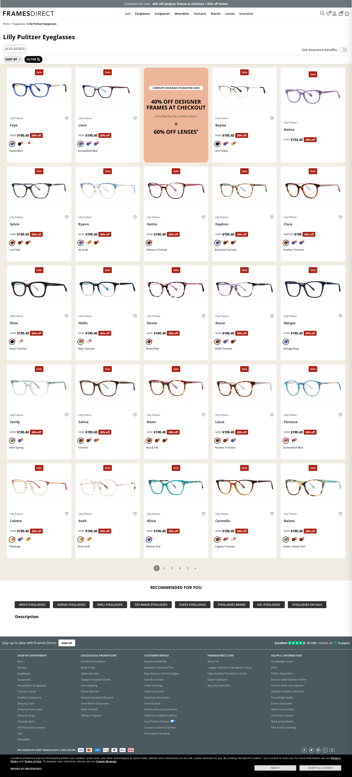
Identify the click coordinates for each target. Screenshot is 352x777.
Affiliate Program (91, 715)
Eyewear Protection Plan (159, 667)
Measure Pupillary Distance (287, 691)
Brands (216, 13)
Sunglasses (162, 13)
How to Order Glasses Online (288, 679)
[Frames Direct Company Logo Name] (28, 13)
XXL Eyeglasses (268, 605)
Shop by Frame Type (30, 709)
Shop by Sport (26, 721)
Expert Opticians (218, 679)
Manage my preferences (26, 768)
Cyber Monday (90, 673)
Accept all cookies (320, 768)
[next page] (195, 568)
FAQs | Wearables (282, 673)
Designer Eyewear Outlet (96, 679)
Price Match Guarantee (95, 703)
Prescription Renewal (157, 733)
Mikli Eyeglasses (110, 605)
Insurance (246, 13)
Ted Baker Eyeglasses (151, 605)
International (152, 703)
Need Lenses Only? (282, 709)
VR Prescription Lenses (31, 727)
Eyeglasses (142, 13)
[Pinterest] (318, 750)
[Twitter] (311, 750)
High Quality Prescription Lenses (227, 673)
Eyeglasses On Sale (307, 605)
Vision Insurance (154, 691)
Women (22, 667)
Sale (128, 13)
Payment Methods (155, 661)
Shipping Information (157, 697)
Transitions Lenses (282, 715)
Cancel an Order (154, 679)
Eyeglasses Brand (231, 605)
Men (20, 661)
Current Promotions (93, 661)
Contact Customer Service (160, 727)
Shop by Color (26, 703)
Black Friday (88, 667)
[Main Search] (322, 13)
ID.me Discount (90, 691)
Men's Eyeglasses (32, 605)
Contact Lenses (27, 691)
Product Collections (29, 697)
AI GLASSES (15, 49)
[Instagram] (325, 750)
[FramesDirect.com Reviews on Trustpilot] (277, 643)
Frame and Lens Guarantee (160, 709)
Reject (275, 768)
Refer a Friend (89, 709)
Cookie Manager (106, 761)
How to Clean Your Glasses (287, 685)
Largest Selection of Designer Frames (230, 667)
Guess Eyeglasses (192, 605)
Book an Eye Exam (282, 721)
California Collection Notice (160, 715)
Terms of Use (32, 761)
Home (6, 23)
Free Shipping (89, 685)
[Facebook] (304, 750)
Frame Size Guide (281, 703)
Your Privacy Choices (156, 721)
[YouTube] (332, 750)
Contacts (200, 13)
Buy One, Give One (219, 685)
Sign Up (67, 643)
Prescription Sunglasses (32, 685)
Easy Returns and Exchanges (161, 673)
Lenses (230, 13)
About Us (213, 661)
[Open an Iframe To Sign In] (334, 13)
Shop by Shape (27, 715)
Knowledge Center (282, 661)
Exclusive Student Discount (97, 697)
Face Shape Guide (282, 697)
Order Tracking (153, 685)
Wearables (182, 13)
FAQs (274, 667)
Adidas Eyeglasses (71, 605)
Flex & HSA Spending (283, 727)
